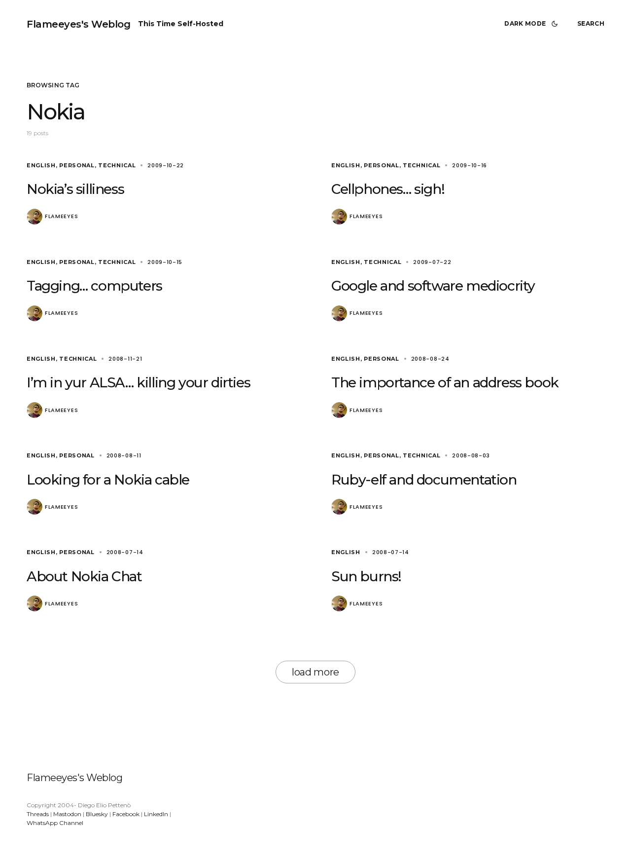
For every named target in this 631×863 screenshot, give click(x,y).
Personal (77, 165)
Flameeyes (61, 216)
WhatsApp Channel (55, 822)
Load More (315, 672)
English (41, 165)
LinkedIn (156, 814)
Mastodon (67, 814)
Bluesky (97, 814)
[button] (532, 24)
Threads (38, 814)
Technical (117, 165)
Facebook (126, 814)
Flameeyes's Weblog (78, 24)
